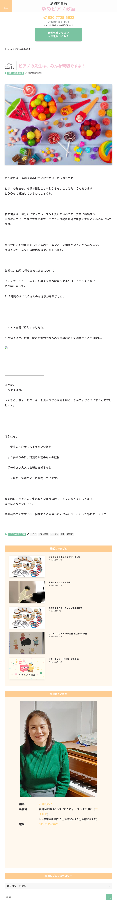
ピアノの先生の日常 (15, 73)
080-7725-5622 (61, 17)
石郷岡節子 (46, 804)
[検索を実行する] (109, 897)
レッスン (54, 534)
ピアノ (33, 534)
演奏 (62, 534)
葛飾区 (70, 534)
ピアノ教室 (43, 534)
